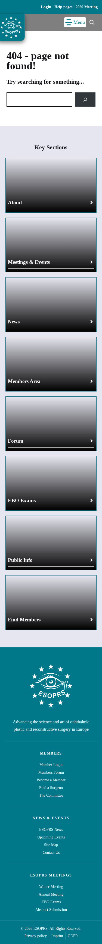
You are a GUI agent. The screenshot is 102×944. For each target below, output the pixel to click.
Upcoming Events (51, 837)
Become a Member (51, 780)
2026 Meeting (87, 7)
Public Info (20, 560)
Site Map (51, 845)
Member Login (51, 765)
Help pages (63, 7)
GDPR (73, 936)
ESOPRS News (51, 830)
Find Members (24, 619)
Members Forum (51, 772)
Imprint (57, 936)
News (14, 322)
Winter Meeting (51, 887)
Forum (15, 441)
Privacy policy (35, 936)
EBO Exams (22, 500)
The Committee (51, 795)
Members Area (24, 381)
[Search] (85, 99)
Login (46, 7)
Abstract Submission (51, 910)
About (15, 202)
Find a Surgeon (51, 788)
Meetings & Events (29, 262)
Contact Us (51, 853)
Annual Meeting (51, 894)
